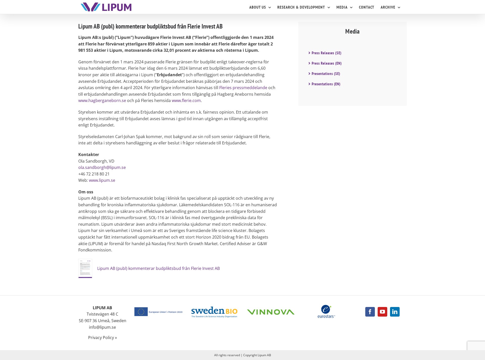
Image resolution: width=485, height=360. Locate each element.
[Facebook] (370, 312)
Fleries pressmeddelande (243, 87)
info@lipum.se (102, 327)
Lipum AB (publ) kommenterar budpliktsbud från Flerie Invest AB (158, 268)
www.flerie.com (186, 100)
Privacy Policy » (102, 337)
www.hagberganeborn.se (102, 100)
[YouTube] (382, 312)
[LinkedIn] (395, 312)
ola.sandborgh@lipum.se (102, 167)
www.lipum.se (102, 180)
